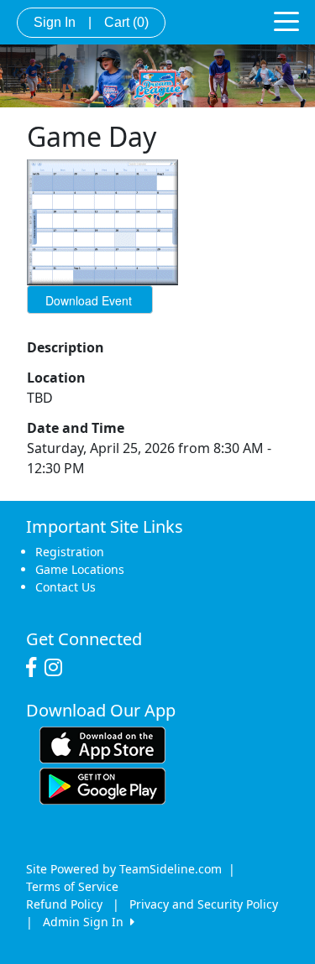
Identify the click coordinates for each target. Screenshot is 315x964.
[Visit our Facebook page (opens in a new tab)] (35, 668)
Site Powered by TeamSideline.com (124, 869)
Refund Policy (64, 904)
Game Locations (79, 569)
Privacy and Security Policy (203, 904)
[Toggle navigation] (286, 20)
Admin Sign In (86, 922)
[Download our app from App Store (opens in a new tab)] (102, 744)
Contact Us (65, 587)
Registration (69, 552)
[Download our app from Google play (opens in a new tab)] (102, 785)
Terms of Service (72, 886)
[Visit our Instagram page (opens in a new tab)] (58, 668)
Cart (126, 22)
